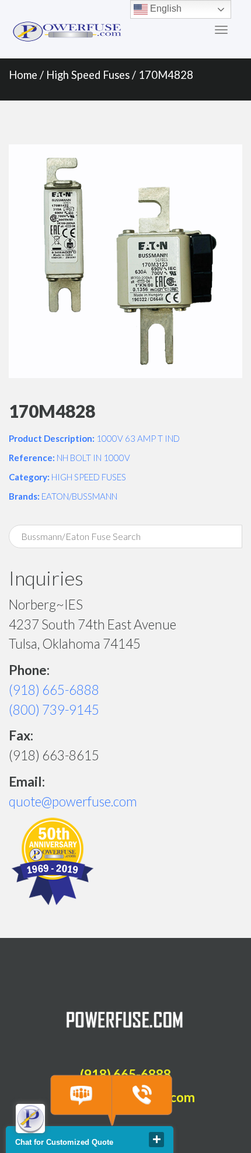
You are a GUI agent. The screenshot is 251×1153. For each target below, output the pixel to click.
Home (23, 74)
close (156, 1139)
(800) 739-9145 (54, 710)
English (165, 8)
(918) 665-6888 (54, 690)
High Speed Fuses (88, 74)
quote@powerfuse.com (73, 801)
